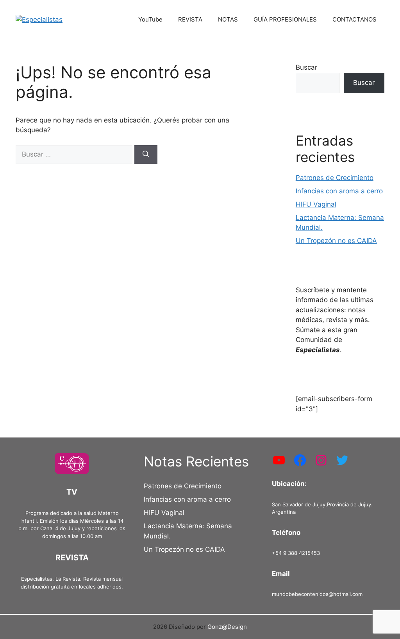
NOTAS (228, 19)
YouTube (150, 19)
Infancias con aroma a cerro (339, 191)
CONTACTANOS (354, 19)
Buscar (306, 67)
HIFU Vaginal (316, 204)
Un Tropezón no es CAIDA (336, 241)
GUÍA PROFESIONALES (285, 19)
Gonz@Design (227, 626)
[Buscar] (145, 154)
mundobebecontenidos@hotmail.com (317, 594)
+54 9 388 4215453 (296, 553)
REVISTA (190, 19)
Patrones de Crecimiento (334, 178)
